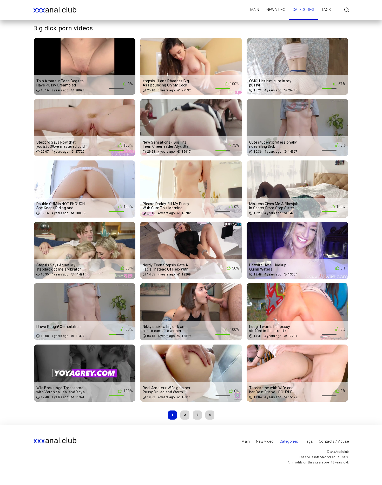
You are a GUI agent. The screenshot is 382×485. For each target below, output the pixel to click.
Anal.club (55, 9)
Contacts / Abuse (334, 441)
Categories (303, 10)
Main (254, 10)
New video (275, 10)
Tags (326, 10)
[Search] (346, 10)
